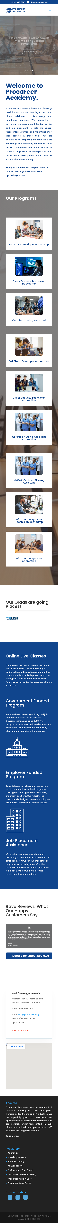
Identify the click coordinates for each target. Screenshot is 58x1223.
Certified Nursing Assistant (29, 320)
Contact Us (19, 1031)
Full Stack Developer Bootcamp (29, 244)
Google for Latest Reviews (30, 956)
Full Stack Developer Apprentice (29, 361)
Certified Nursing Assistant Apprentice (29, 438)
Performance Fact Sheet (20, 1170)
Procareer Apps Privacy (20, 1178)
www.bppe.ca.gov (17, 1157)
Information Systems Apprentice (29, 560)
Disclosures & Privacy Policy (22, 1174)
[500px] (10, 1197)
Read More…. (12, 1136)
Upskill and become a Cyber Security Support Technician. (29, 40)
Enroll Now (29, 50)
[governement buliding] (17, 756)
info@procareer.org (28, 1014)
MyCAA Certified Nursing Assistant (29, 481)
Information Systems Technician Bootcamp (29, 521)
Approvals (13, 1153)
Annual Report (15, 1165)
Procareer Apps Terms (19, 1183)
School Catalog (16, 1161)
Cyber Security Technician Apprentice (29, 399)
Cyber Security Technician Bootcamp (29, 282)
